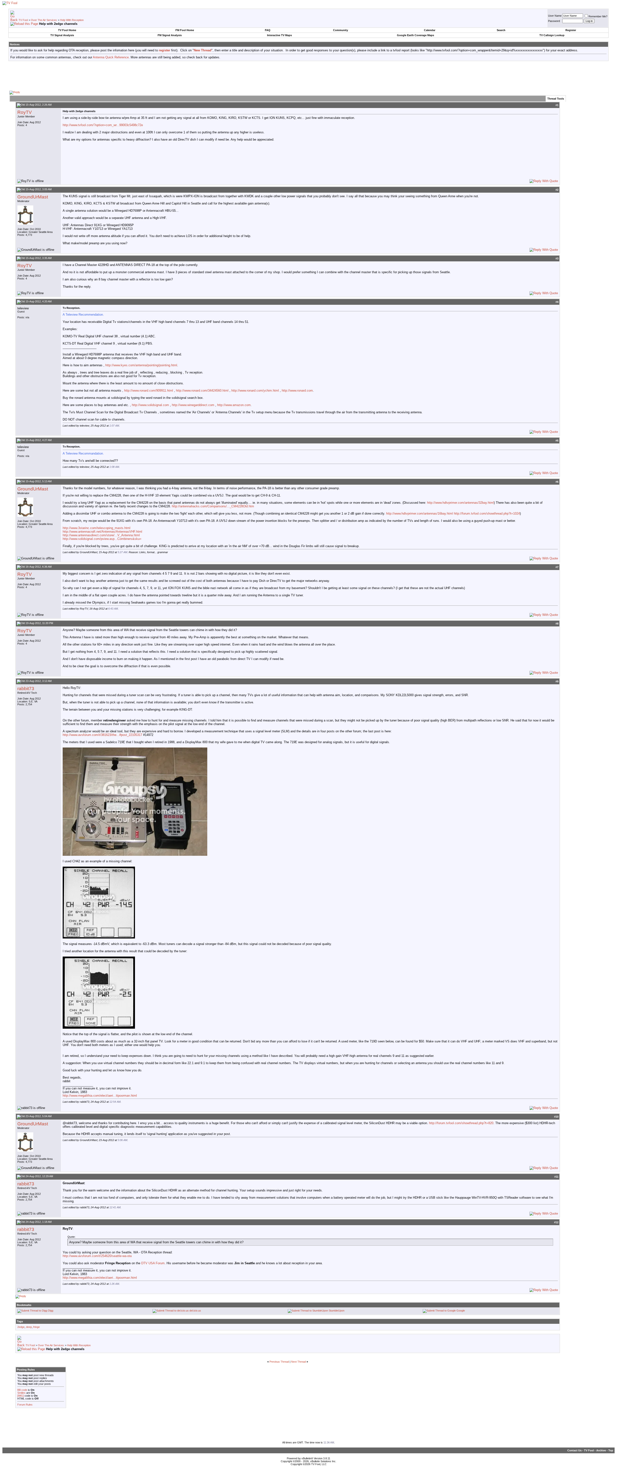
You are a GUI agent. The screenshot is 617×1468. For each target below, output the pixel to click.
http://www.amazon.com (234, 405)
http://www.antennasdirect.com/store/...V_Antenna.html (101, 535)
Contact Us (574, 1450)
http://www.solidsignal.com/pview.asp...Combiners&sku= (102, 539)
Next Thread (298, 1361)
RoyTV (24, 112)
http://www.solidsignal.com (150, 405)
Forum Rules (25, 1404)
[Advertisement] (308, 75)
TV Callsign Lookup (551, 35)
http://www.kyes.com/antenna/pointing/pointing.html (141, 365)
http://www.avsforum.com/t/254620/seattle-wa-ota (97, 1256)
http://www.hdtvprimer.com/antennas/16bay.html (419, 513)
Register (570, 30)
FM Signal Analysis (170, 35)
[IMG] (20, 1395)
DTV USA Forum (153, 1263)
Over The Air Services (44, 20)
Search (501, 30)
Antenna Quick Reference (111, 57)
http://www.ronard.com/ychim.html (255, 390)
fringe (36, 1326)
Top (610, 1450)
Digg (50, 1310)
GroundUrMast (32, 196)
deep (29, 1326)
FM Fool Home (184, 30)
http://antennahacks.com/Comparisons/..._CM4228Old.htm (213, 506)
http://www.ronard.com (297, 390)
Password (554, 21)
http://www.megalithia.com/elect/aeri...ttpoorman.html (100, 1095)
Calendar (429, 30)
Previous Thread (279, 1361)
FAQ (267, 30)
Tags (20, 1321)
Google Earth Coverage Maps (415, 35)
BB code (22, 1389)
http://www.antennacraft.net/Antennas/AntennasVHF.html (102, 531)
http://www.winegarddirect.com (193, 405)
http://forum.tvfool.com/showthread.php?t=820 (461, 1123)
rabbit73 (25, 688)
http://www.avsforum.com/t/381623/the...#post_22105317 (102, 735)
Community (340, 30)
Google (460, 1310)
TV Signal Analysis (62, 35)
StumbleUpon (336, 1310)
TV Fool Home (67, 30)
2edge (21, 1326)
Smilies (21, 1392)
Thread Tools (555, 98)
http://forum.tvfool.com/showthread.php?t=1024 (487, 513)
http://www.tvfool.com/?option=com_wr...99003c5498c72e (103, 125)
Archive (601, 1450)
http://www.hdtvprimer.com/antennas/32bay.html (460, 502)
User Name (555, 15)
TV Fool (23, 20)
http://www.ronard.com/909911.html (148, 390)
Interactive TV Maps (279, 35)
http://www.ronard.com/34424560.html (202, 390)
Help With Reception (72, 20)
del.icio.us (195, 1310)
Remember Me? (598, 16)
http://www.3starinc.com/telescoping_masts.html (96, 528)
